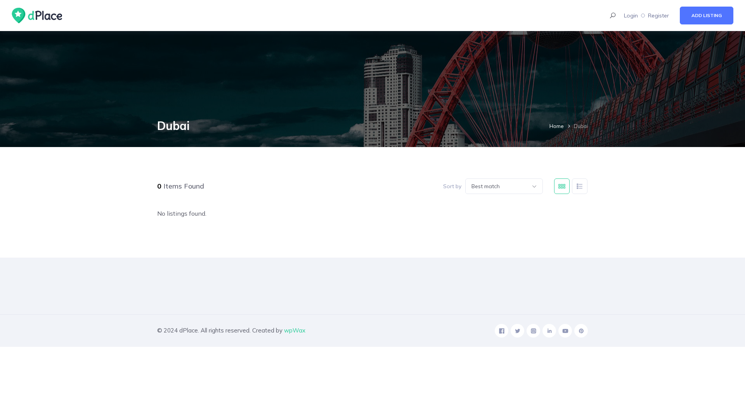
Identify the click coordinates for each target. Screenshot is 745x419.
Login (631, 15)
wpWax (294, 330)
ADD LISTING (706, 15)
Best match (485, 186)
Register (658, 15)
